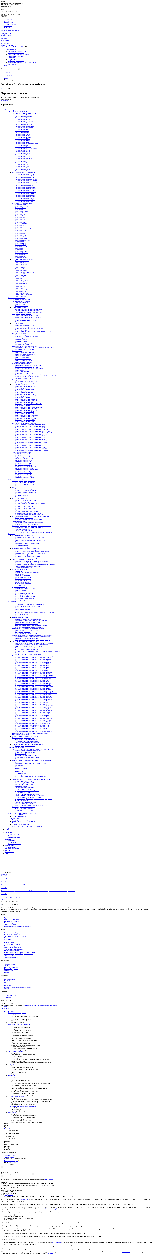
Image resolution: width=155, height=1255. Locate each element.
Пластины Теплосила (21, 212)
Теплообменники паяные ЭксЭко (25, 201)
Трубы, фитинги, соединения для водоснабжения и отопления (31, 779)
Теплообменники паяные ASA (24, 176)
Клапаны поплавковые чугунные (25, 325)
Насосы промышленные (19, 498)
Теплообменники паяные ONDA (25, 190)
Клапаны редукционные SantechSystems (27, 410)
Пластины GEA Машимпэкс (24, 224)
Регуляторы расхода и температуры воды (27, 376)
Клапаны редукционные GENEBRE (26, 399)
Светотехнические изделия (12, 947)
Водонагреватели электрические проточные (28, 542)
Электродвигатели (14, 818)
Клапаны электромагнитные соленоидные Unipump (31, 442)
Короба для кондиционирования (25, 746)
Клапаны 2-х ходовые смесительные (26, 335)
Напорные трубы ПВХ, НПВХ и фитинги (28, 783)
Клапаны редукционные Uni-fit (24, 412)
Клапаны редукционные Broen (24, 391)
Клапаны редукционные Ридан (24, 421)
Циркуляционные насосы (23, 497)
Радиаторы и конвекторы (19, 587)
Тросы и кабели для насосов (24, 530)
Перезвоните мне (6, 35)
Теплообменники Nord (22, 123)
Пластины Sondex (20, 216)
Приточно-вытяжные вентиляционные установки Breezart (33, 662)
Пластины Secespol (21, 232)
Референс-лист (9, 845)
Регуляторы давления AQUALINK (26, 455)
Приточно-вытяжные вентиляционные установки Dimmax (33, 670)
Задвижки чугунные (21, 306)
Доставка (7, 984)
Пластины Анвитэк (21, 246)
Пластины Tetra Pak (21, 238)
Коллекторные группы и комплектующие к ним (30, 553)
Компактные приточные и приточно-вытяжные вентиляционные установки (35, 656)
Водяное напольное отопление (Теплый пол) (25, 548)
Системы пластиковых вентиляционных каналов (30, 616)
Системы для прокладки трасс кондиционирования (27, 744)
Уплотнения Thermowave (23, 277)
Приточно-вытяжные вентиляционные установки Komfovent (34, 686)
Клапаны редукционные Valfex (24, 413)
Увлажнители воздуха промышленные (27, 742)
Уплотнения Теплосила (22, 285)
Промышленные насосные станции (26, 510)
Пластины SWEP (20, 237)
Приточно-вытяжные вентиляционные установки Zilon (32, 726)
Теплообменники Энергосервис (25, 171)
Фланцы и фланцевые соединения (25, 802)
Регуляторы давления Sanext (24, 468)
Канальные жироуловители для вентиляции (28, 646)
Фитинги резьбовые (21, 800)
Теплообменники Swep (22, 153)
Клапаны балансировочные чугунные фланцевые (30, 322)
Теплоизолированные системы (24, 787)
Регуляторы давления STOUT (24, 471)
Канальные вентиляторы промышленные (28, 619)
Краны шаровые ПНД (22, 357)
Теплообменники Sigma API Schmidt (26, 148)
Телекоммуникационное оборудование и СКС (18, 954)
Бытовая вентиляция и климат (21, 603)
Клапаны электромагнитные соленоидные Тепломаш (31, 450)
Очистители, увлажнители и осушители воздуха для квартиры (34, 612)
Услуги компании (10, 847)
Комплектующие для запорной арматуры (24, 346)
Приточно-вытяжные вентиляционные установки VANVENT (34, 718)
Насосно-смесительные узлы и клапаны (27, 556)
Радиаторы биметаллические (24, 593)
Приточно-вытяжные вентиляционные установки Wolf (32, 725)
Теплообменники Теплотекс (24, 124)
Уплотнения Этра (20, 296)
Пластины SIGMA (21, 233)
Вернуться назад (6, 99)
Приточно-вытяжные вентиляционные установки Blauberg (33, 659)
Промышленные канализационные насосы (28, 508)
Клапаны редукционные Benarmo (25, 389)
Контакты (8, 853)
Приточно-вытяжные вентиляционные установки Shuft (32, 704)
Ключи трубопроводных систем (25, 752)
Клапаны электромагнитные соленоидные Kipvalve (31, 434)
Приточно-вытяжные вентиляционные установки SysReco (33, 709)
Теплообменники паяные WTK (24, 198)
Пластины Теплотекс (21, 211)
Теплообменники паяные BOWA (25, 177)
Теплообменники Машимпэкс (24, 126)
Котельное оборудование (19, 569)
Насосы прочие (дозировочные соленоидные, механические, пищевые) (37, 502)
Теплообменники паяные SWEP (25, 196)
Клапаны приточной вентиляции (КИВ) (27, 611)
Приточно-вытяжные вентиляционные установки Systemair (33, 710)
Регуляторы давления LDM (23, 461)
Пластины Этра (20, 209)
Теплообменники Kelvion (23, 140)
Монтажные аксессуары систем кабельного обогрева (31, 561)
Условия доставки (13, 834)
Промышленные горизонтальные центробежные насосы (32, 505)
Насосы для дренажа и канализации (26, 490)
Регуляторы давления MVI (23, 463)
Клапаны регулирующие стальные (25, 330)
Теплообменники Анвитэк (23, 158)
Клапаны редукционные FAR (24, 397)
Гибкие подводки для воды (23, 781)
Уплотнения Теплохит (22, 286)
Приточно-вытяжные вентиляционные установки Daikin (32, 667)
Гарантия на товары (14, 837)
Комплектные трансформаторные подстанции (22, 813)
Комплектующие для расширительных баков (29, 522)
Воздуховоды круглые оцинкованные (26, 638)
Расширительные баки (18, 521)
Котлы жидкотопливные (22, 575)
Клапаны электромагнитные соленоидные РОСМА (31, 449)
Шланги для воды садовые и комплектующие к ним (31, 805)
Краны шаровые (17, 351)
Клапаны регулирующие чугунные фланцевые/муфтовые (33, 331)
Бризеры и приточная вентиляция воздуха (28, 606)
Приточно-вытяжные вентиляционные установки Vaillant (33, 717)
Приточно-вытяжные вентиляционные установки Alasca (32, 661)
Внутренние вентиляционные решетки (27, 630)
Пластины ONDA (20, 230)
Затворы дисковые (10, 924)
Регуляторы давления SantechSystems (26, 469)
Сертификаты (9, 852)
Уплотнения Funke (21, 270)
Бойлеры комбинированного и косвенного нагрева (31, 537)
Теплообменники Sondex (23, 150)
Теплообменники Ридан (22, 115)
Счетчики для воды (21, 768)
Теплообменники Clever (22, 134)
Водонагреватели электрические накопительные (30, 540)
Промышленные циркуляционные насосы (28, 513)
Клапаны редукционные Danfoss (25, 392)
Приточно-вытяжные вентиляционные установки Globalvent (34, 678)
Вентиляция (12, 601)
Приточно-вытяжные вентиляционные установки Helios (32, 681)
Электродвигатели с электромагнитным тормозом (27, 826)
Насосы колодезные (21, 494)
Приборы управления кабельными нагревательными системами (35, 564)
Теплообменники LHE (22, 142)
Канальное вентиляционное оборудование (25, 641)
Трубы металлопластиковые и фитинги (27, 791)
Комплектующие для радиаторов (25, 588)
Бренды (7, 828)
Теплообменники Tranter (22, 156)
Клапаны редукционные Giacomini (26, 400)
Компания (8, 839)
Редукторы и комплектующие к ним (26, 381)
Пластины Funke (20, 208)
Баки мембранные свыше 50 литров (26, 484)
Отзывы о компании (14, 844)
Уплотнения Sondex (21, 275)
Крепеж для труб (20, 754)
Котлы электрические (22, 582)
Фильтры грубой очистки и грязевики (23, 807)
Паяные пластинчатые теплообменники (24, 172)
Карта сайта (53, 1005)
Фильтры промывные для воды (24, 808)
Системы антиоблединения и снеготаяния (28, 566)
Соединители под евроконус (24, 343)
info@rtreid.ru (9, 1195)
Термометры (19, 775)
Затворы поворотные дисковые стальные (27, 315)
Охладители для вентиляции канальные (27, 649)
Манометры (19, 765)
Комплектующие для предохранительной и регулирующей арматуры (36, 375)
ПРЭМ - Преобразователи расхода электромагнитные (31, 776)
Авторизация (5, 43)
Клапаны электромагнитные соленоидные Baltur (30, 426)
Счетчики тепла (20, 771)
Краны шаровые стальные (23, 359)
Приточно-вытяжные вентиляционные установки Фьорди (33, 730)
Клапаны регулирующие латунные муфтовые (29, 328)
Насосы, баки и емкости (15, 479)
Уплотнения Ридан (21, 283)
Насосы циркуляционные (12, 923)
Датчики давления (21, 762)
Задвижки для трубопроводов (21, 301)
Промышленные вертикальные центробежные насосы (32, 503)
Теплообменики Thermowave (24, 127)
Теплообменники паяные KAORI (25, 188)
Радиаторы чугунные (21, 600)
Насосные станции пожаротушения (26, 500)
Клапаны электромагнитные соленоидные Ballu (30, 424)
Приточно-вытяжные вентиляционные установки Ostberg (33, 696)
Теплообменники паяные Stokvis (25, 195)
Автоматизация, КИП (11, 955)
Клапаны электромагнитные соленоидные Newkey (31, 436)
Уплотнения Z (19, 278)
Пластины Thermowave (22, 240)
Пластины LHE (20, 227)
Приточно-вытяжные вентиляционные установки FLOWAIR (34, 675)
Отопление (11, 534)
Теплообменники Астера (23, 159)
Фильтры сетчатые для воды (24, 810)
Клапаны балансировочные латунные (26, 320)
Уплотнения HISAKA (22, 274)
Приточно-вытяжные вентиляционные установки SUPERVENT (35, 706)
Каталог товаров (10, 110)
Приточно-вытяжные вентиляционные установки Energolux (33, 673)
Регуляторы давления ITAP (23, 460)
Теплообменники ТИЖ (22, 164)
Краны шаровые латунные (23, 355)
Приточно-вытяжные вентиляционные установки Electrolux (33, 672)
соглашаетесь (126, 1252)
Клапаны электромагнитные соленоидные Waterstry (31, 444)
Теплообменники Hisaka (22, 139)
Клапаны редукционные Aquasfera (26, 386)
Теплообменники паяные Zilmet (25, 200)
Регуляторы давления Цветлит (24, 477)
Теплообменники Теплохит (23, 163)
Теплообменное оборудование (17, 111)
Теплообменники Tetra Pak (23, 155)
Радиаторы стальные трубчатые (25, 598)
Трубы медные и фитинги (23, 789)
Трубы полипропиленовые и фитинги (27, 794)
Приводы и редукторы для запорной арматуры (26, 380)
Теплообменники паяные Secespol (25, 192)
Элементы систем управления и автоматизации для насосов (33, 532)
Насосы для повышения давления (25, 492)
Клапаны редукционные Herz (24, 402)
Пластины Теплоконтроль (23, 251)
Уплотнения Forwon (21, 269)
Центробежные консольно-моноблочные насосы (30, 514)
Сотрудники (12, 842)
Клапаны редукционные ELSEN (25, 394)
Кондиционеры (9, 942)
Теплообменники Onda (22, 145)
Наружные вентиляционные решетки (26, 633)
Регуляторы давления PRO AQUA (25, 466)
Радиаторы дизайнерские (23, 595)
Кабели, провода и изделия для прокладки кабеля (19, 952)
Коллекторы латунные (22, 339)
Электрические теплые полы (24, 567)
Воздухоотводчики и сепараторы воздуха (28, 365)
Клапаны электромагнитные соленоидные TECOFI (31, 441)
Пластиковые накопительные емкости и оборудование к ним (30, 516)
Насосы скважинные (21, 495)
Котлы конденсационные (23, 579)
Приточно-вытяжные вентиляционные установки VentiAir (33, 720)
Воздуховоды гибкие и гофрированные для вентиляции (32, 636)
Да (2, 16)
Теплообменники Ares (22, 131)
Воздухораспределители (22, 632)
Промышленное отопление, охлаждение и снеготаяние (32, 558)
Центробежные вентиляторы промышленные (29, 627)
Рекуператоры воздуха (22, 614)
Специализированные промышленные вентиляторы (31, 625)
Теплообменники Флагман (23, 168)
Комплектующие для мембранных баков (27, 485)
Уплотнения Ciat (20, 265)
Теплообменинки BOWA (23, 129)
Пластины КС (19, 249)
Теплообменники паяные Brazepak (26, 179)
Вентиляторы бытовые (22, 608)
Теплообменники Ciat (22, 132)
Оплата (6, 982)
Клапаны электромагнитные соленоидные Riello (30, 439)
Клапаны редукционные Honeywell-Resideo (28, 404)
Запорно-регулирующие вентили (22, 307)
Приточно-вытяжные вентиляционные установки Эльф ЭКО (34, 731)
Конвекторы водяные (21, 590)
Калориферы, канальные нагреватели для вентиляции (31, 644)
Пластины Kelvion (21, 214)
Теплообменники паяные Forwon (25, 184)
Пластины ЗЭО (20, 248)
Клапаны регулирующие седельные (23, 327)
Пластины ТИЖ (20, 254)
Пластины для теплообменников (22, 203)
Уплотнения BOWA (21, 264)
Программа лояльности (12, 831)
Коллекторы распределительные (22, 338)
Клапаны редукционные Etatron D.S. (26, 396)
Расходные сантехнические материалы (27, 757)
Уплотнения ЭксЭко (21, 293)
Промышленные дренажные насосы (26, 506)
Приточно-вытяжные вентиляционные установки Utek (32, 715)
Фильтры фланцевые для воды (24, 811)
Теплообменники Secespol (23, 147)
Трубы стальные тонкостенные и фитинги (28, 797)
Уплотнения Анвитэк (22, 280)
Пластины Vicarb (20, 243)
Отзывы (6, 988)
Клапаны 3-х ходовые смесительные (26, 336)
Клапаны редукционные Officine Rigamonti (28, 407)
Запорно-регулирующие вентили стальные (28, 310)
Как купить (8, 832)
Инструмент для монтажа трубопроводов (28, 750)
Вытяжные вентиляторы (22, 609)
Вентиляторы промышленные (21, 617)
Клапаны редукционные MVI (24, 405)
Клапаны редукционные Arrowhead (26, 388)
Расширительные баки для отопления (26, 524)
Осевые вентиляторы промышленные (26, 624)
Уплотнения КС (20, 282)
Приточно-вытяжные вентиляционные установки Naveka (33, 694)
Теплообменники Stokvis (22, 151)
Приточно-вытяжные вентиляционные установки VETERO (33, 722)
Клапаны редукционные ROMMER (26, 408)
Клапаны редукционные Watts (24, 416)
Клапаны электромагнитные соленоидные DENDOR (31, 429)
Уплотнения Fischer (21, 267)
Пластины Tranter (20, 241)
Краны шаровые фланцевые (23, 362)
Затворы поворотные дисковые (21, 314)
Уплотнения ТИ (20, 288)
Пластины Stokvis (20, 235)
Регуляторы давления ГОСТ (24, 474)
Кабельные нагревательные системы (23, 559)
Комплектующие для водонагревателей (27, 543)
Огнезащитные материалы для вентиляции (25, 736)
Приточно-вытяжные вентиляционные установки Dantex (32, 669)
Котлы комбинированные (23, 577)
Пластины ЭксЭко (21, 257)
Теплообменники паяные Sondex (25, 193)
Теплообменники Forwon (23, 137)
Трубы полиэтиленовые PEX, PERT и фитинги (29, 795)
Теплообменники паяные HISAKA (26, 185)
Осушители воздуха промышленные (26, 741)
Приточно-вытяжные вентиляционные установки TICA (32, 712)
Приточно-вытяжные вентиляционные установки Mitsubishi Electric (36, 693)
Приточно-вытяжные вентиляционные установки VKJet (32, 723)
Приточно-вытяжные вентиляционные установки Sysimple (33, 707)
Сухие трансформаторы (19, 816)
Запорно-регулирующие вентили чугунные (28, 312)
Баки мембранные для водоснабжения (23, 481)
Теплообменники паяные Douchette (26, 180)
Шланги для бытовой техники (24, 803)
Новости (7, 850)
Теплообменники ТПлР (22, 166)
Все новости (4, 874)
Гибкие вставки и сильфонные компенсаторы (29, 368)
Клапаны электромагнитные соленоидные (25, 423)
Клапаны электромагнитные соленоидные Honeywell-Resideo (34, 433)
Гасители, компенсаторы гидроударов (26, 367)
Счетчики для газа (21, 770)
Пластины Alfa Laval (21, 206)
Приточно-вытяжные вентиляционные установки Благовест (33, 728)
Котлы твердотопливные (23, 580)
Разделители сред (20, 767)
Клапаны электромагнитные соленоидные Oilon (30, 437)
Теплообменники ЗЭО (22, 161)
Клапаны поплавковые (19, 323)
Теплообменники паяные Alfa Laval (26, 174)
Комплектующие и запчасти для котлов (27, 572)
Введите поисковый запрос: (9, 1172)
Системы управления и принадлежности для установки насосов (31, 526)
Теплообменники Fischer (22, 135)
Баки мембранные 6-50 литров (24, 482)
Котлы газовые (19, 574)
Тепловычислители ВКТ (22, 778)
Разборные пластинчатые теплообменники (25, 113)
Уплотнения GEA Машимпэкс (24, 272)
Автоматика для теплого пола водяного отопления (30, 550)
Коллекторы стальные (22, 341)
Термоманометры (20, 773)
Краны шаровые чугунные (23, 360)
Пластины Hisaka (20, 225)
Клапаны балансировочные (20, 318)
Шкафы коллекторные (22, 344)
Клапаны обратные (21, 370)
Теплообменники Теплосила (24, 121)
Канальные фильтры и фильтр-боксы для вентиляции (31, 648)
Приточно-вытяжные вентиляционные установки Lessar (32, 688)
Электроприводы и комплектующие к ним (28, 383)
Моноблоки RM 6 (17, 815)
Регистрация (9, 45)
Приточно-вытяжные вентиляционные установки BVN (32, 665)
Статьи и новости (9, 964)
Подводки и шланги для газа (24, 784)
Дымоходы (18, 571)
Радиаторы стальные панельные (25, 596)
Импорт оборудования (12, 848)
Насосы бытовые (17, 487)
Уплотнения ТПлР (21, 290)
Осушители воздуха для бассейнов (26, 739)
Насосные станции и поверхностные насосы (29, 489)
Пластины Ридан (20, 204)
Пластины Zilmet (20, 245)
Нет (6, 16)
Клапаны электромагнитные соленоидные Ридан (30, 447)
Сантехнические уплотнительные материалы (29, 758)
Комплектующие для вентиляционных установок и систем (30, 733)
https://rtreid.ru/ (48, 1179)
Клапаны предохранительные (24, 373)
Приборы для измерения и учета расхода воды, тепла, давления (31, 760)
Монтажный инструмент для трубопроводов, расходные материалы (32, 749)
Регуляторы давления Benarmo (24, 457)
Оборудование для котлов (23, 583)
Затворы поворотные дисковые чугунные (28, 317)
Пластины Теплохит (21, 253)
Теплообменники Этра (22, 118)
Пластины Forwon (20, 222)
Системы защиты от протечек (24, 378)
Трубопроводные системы (16, 747)
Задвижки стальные (21, 304)
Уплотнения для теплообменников (22, 259)
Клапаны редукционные (19, 384)
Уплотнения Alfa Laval (22, 261)
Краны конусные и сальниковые (25, 354)
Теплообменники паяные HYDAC (25, 187)
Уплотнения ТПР (20, 291)
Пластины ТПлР (20, 256)
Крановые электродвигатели (20, 823)
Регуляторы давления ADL (23, 453)
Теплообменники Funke (22, 119)
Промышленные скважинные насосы (26, 511)
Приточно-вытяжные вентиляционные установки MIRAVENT (34, 691)
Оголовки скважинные (22, 529)
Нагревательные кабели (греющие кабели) (28, 563)
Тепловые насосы (20, 585)
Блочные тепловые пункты (16, 298)
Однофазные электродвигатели (21, 824)
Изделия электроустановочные (13, 946)
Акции (7, 829)
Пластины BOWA (20, 219)
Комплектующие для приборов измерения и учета (30, 763)
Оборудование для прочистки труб (26, 755)
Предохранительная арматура (21, 363)
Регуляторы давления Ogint (23, 465)
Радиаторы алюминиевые (23, 591)
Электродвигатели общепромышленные (24, 820)
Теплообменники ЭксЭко (23, 169)
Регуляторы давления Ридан (24, 476)
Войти (3, 45)
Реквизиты (11, 840)
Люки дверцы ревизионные (20, 734)
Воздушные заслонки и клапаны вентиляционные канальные (34, 643)
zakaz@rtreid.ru (5, 38)
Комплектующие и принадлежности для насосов (30, 527)
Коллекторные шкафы (22, 555)
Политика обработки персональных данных (17, 987)
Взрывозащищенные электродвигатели (24, 821)
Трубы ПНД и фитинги (22, 792)
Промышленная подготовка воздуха (23, 738)
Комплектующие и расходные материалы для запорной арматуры (35, 347)
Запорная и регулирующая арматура (19, 299)
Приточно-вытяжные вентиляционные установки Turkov (32, 714)
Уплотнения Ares (20, 262)
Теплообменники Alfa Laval (23, 116)
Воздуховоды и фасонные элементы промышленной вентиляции (32, 635)
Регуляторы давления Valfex (23, 473)
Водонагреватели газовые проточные (26, 538)
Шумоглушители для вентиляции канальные (29, 654)
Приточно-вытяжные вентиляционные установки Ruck (32, 701)
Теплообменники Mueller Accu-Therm (26, 143)
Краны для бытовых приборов (24, 352)
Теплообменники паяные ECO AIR (26, 182)
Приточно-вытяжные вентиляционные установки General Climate (35, 677)
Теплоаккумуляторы (21, 545)
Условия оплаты (13, 836)
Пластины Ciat (19, 221)
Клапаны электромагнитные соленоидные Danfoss (30, 428)
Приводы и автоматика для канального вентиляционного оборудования (37, 651)
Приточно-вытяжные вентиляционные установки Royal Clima (34, 699)
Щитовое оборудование (11, 950)
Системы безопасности (11, 957)
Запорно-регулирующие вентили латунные (28, 309)
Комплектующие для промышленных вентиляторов (31, 620)
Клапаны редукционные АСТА (25, 420)
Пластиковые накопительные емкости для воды (29, 519)
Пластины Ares (20, 217)
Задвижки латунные (21, 302)
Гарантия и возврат (10, 985)
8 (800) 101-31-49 (6, 34)
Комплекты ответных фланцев (24, 349)
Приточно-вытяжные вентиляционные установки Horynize (33, 683)
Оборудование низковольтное (13, 949)
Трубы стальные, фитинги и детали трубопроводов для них (33, 799)
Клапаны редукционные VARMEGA (26, 415)
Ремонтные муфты (21, 786)
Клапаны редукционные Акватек (25, 418)
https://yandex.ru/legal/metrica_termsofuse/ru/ (57, 1209)
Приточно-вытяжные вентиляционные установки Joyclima (33, 685)
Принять (50, 1253)
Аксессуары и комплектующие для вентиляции (29, 604)
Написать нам (5, 40)
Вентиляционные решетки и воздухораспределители (28, 628)
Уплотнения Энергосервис (23, 294)
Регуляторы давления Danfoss (24, 458)
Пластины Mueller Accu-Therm (24, 229)
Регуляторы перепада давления (21, 452)
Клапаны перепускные (22, 371)
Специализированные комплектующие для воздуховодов (32, 640)
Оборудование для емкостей (24, 518)
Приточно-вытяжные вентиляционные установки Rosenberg (33, 697)
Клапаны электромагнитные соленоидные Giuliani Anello (32, 431)
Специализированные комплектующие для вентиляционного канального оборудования (42, 653)
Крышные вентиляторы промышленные (27, 622)
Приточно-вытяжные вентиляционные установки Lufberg (33, 689)
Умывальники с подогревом (24, 547)
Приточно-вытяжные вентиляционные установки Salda (32, 702)
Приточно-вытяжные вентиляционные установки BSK (32, 664)
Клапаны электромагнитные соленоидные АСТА (30, 445)
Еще (5, 65)
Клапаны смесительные (19, 333)
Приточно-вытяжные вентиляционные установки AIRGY (33, 657)
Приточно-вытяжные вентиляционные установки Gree (32, 680)
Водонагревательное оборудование (22, 535)
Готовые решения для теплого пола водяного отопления (32, 551)
